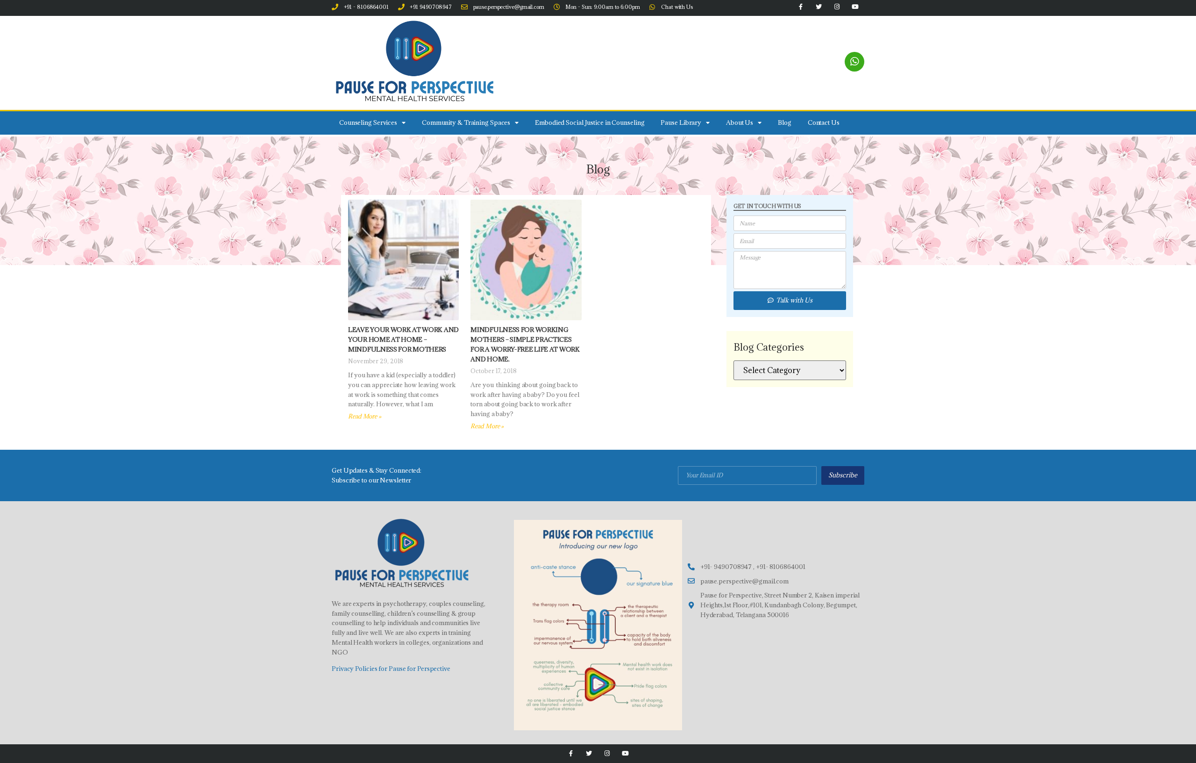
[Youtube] (625, 753)
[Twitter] (589, 753)
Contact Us (824, 122)
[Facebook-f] (571, 753)
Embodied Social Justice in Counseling (589, 122)
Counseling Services (368, 122)
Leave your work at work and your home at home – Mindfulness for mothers (403, 339)
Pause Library (681, 122)
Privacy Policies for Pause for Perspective (391, 668)
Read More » (364, 416)
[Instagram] (607, 753)
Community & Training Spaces (466, 122)
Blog (784, 122)
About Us (739, 122)
